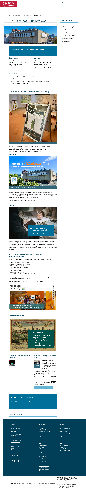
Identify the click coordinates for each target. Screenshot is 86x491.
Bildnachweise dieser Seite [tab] (15, 414)
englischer (31, 197)
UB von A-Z (41, 452)
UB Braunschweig (24, 194)
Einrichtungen (37, 15)
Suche (62, 3)
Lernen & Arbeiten (66, 30)
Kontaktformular (15, 431)
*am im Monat (42, 67)
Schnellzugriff (73, 3)
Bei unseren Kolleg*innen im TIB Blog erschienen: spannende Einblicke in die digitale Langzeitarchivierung (42, 338)
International (45, 3)
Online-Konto (42, 449)
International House (45, 192)
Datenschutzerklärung (61, 481)
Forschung (32, 3)
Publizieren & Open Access (68, 35)
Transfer (38, 3)
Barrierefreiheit (52, 483)
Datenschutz (44, 483)
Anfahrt (61, 436)
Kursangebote (65, 32)
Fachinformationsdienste (67, 38)
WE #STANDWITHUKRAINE (22, 397)
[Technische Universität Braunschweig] (8, 4)
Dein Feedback (31, 200)
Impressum (37, 483)
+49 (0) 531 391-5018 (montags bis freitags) (16, 436)
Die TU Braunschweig (55, 3)
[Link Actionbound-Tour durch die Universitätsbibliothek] (33, 171)
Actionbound (45, 194)
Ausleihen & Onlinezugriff (67, 27)
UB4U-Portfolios (19, 244)
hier (52, 151)
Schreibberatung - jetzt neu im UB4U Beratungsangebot (41, 230)
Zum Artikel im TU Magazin (42, 388)
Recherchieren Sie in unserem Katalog (27, 49)
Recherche (64, 24)
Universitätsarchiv (66, 41)
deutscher (20, 197)
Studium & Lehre (23, 3)
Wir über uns (64, 44)
